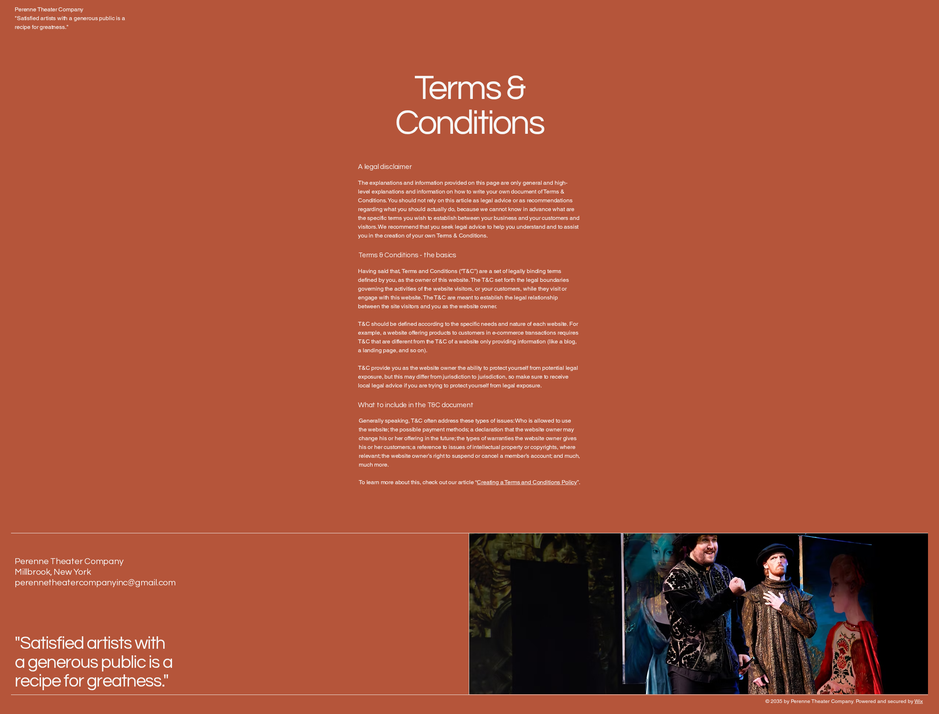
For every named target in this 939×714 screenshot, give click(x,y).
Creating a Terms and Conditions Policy (527, 482)
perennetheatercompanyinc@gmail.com (95, 582)
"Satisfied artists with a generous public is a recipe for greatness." (93, 662)
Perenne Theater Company (69, 561)
